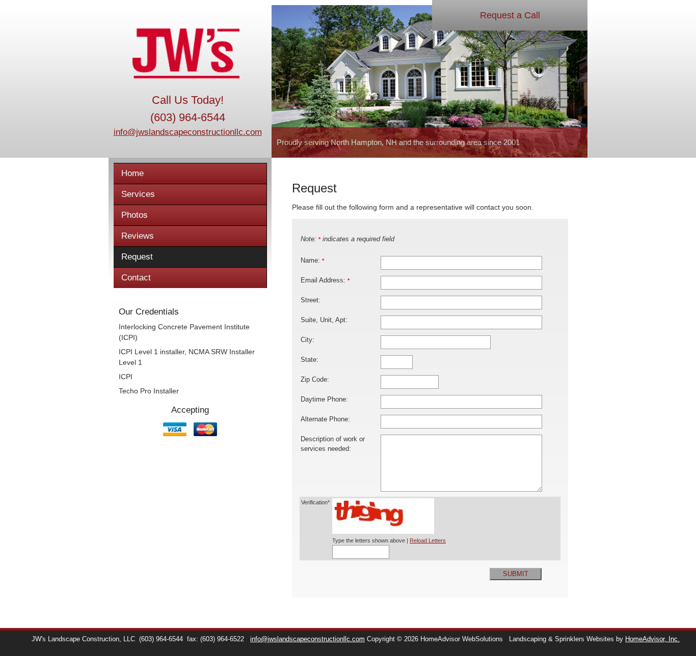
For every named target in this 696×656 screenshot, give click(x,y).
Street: (310, 300)
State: (309, 359)
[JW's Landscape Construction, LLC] (187, 53)
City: (307, 340)
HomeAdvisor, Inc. (652, 639)
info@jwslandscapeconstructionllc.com (188, 132)
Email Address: (325, 280)
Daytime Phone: (324, 399)
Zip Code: (315, 379)
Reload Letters (428, 540)
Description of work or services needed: (333, 444)
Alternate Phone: (325, 419)
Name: (312, 260)
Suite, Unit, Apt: (324, 320)
